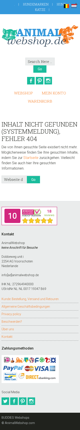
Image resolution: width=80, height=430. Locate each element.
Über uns (8, 329)
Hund (61, 4)
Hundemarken (36, 4)
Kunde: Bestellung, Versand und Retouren (30, 299)
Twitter (5, 401)
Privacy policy (11, 314)
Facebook (31, 80)
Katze (40, 10)
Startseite (30, 158)
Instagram (48, 80)
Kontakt (7, 336)
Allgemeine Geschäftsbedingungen (26, 306)
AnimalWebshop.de (40, 36)
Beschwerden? (12, 321)
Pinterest (39, 80)
